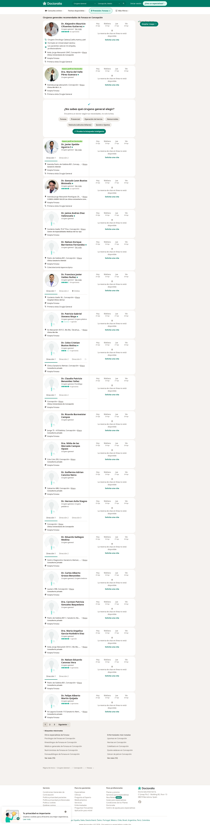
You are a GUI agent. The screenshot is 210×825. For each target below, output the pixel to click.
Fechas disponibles (76, 11)
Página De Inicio (49, 768)
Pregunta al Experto (83, 797)
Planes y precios (113, 792)
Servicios (78, 802)
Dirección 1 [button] (51, 158)
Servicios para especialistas (117, 795)
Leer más (27, 819)
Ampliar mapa (148, 24)
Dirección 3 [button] (76, 359)
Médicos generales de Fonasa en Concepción (63, 746)
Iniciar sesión (135, 3)
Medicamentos (81, 800)
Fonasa (63, 119)
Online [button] (77, 291)
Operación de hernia (93, 119)
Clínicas (78, 795)
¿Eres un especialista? (154, 3)
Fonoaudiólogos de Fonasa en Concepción (62, 754)
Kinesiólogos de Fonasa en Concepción (61, 742)
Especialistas (80, 792)
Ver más (78, 29)
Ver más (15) (50, 758)
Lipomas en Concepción (117, 738)
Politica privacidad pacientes (54, 797)
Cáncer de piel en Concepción (119, 754)
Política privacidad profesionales (56, 800)
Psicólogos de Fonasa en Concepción (60, 738)
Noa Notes (113, 797)
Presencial (75, 119)
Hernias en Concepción (116, 742)
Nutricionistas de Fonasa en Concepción (61, 750)
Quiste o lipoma (103, 125)
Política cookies (49, 802)
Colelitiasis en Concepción (118, 746)
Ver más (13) (112, 758)
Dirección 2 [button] (63, 158)
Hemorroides (112, 119)
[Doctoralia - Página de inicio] (56, 3)
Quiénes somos (49, 805)
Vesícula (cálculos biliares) (80, 125)
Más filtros (123, 11)
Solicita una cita (112, 40)
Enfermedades (81, 805)
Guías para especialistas (116, 800)
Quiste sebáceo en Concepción (120, 750)
